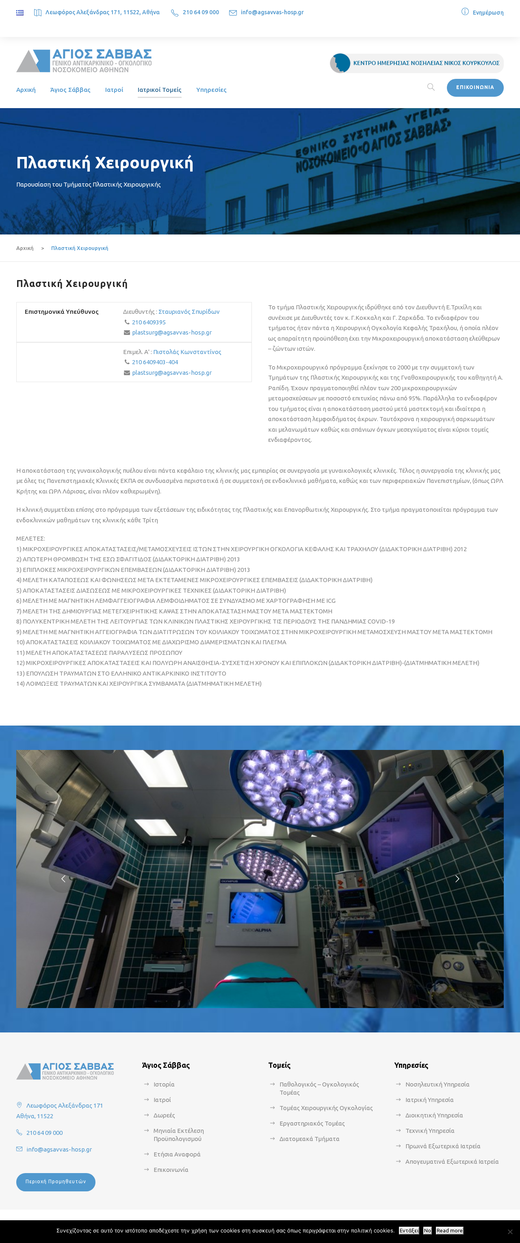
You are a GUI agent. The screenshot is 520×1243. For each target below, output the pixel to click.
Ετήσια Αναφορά (177, 1154)
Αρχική (26, 89)
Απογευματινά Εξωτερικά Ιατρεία (452, 1161)
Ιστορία (164, 1084)
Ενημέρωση (488, 12)
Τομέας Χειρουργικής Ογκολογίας (326, 1107)
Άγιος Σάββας (70, 89)
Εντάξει (409, 1231)
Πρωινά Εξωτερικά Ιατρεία (443, 1146)
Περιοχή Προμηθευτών (56, 1181)
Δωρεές (164, 1115)
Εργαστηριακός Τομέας (312, 1123)
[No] (510, 1232)
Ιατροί (114, 89)
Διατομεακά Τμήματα (310, 1138)
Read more (450, 1231)
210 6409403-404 (155, 362)
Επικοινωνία (171, 1169)
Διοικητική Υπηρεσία (434, 1115)
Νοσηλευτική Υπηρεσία (437, 1084)
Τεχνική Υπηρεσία (430, 1130)
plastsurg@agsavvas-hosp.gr (172, 332)
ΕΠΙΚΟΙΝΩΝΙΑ (475, 87)
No (427, 1231)
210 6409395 (149, 322)
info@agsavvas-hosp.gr (272, 12)
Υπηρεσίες (211, 89)
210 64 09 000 (201, 12)
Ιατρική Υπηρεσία (429, 1099)
